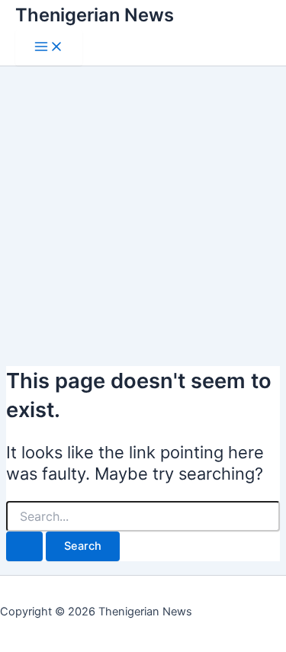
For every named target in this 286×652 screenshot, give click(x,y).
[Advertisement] (143, 209)
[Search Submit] (24, 546)
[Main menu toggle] (48, 48)
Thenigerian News (94, 15)
